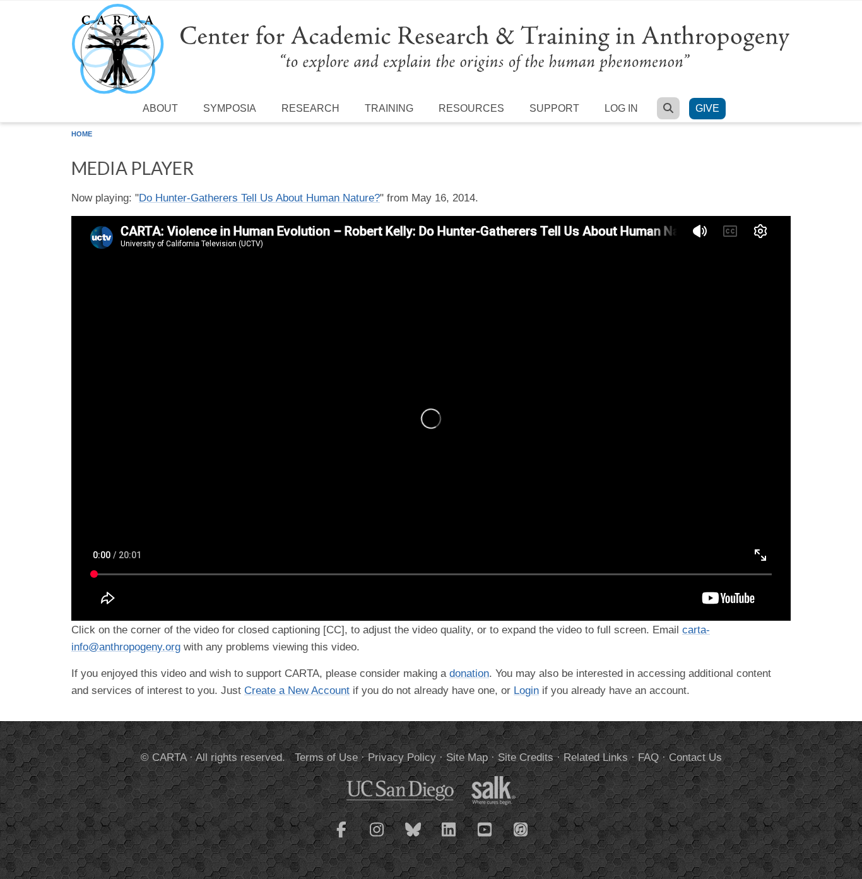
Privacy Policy (402, 757)
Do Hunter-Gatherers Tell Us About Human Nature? (259, 198)
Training (389, 108)
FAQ (648, 757)
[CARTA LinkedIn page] (449, 837)
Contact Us (695, 757)
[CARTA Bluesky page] (413, 837)
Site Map (467, 757)
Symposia (229, 108)
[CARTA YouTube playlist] (485, 837)
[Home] (431, 48)
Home (81, 134)
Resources (471, 108)
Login (526, 691)
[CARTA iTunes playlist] (521, 828)
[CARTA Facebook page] (341, 837)
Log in (621, 108)
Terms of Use (326, 757)
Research (310, 108)
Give (707, 108)
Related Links (596, 757)
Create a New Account (297, 691)
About (160, 108)
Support (554, 108)
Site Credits (525, 757)
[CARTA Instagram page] (377, 837)
